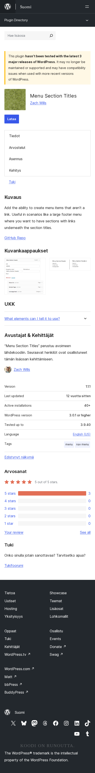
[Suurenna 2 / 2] (84, 264)
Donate (58, 646)
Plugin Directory (16, 20)
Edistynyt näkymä (19, 457)
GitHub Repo (15, 238)
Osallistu (56, 631)
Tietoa (9, 593)
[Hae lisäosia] (51, 35)
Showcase (58, 593)
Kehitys (15, 170)
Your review (13, 532)
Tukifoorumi (13, 565)
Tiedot (14, 136)
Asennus (16, 159)
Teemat (56, 601)
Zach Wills (38, 103)
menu (69, 444)
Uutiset (10, 601)
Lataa (11, 119)
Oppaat (10, 631)
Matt (10, 677)
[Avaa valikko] (88, 6)
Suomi (20, 712)
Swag (56, 654)
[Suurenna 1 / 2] (40, 264)
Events (55, 638)
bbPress (13, 684)
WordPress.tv (17, 654)
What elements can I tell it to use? (32, 319)
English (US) (82, 434)
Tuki (12, 182)
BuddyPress (16, 692)
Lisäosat (56, 608)
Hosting (10, 608)
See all (85, 532)
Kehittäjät (12, 646)
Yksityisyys (13, 616)
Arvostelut (17, 147)
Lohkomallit (59, 616)
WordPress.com (19, 669)
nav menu (82, 444)
